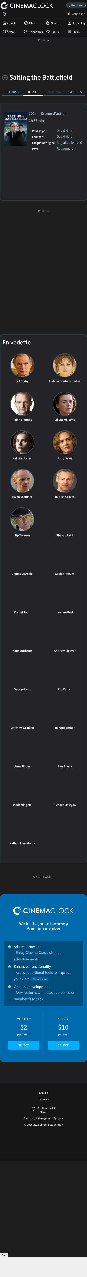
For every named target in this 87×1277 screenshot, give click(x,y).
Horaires (12, 92)
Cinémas (56, 23)
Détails (33, 92)
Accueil (11, 23)
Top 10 (55, 32)
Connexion (78, 14)
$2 (24, 1032)
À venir (11, 32)
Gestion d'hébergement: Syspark (43, 1118)
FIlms (32, 23)
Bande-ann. (54, 92)
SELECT (23, 1045)
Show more (39, 979)
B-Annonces (36, 32)
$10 (63, 1032)
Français (44, 1099)
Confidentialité (46, 1108)
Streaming (78, 23)
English (43, 1092)
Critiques (75, 92)
